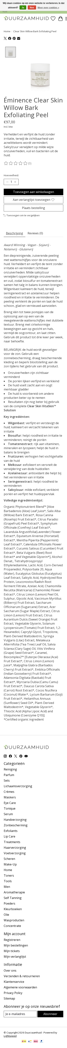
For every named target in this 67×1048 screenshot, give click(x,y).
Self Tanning (13, 898)
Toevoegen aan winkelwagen (33, 192)
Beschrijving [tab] (14, 233)
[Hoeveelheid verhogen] (15, 182)
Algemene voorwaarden (20, 987)
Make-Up (10, 864)
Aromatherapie (14, 892)
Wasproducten (14, 920)
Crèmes (9, 792)
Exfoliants (10, 831)
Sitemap (9, 998)
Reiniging (10, 769)
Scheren (9, 859)
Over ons (10, 970)
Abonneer (50, 1014)
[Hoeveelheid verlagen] (7, 182)
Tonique (9, 808)
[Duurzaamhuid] (26, 18)
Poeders (9, 903)
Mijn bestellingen (16, 945)
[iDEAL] (24, 1042)
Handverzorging (15, 820)
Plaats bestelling (33, 208)
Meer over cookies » (48, 7)
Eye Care (10, 803)
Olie (6, 915)
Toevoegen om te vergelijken (23, 215)
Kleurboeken (13, 909)
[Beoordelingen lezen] (16, 163)
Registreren (12, 940)
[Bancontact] (30, 1042)
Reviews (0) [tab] (35, 233)
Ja (23, 7)
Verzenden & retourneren (22, 976)
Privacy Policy (13, 993)
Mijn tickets (12, 951)
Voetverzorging (15, 853)
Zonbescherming (16, 825)
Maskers (10, 797)
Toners (9, 875)
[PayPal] (41, 1042)
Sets (7, 780)
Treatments (12, 842)
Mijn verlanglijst (15, 956)
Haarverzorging (15, 848)
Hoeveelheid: (11, 175)
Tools (8, 881)
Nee (32, 7)
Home (7, 31)
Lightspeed (10, 1036)
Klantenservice (14, 982)
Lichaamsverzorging (18, 786)
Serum (8, 814)
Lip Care (9, 836)
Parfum (9, 775)
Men (7, 887)
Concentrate (12, 926)
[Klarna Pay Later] (36, 1042)
